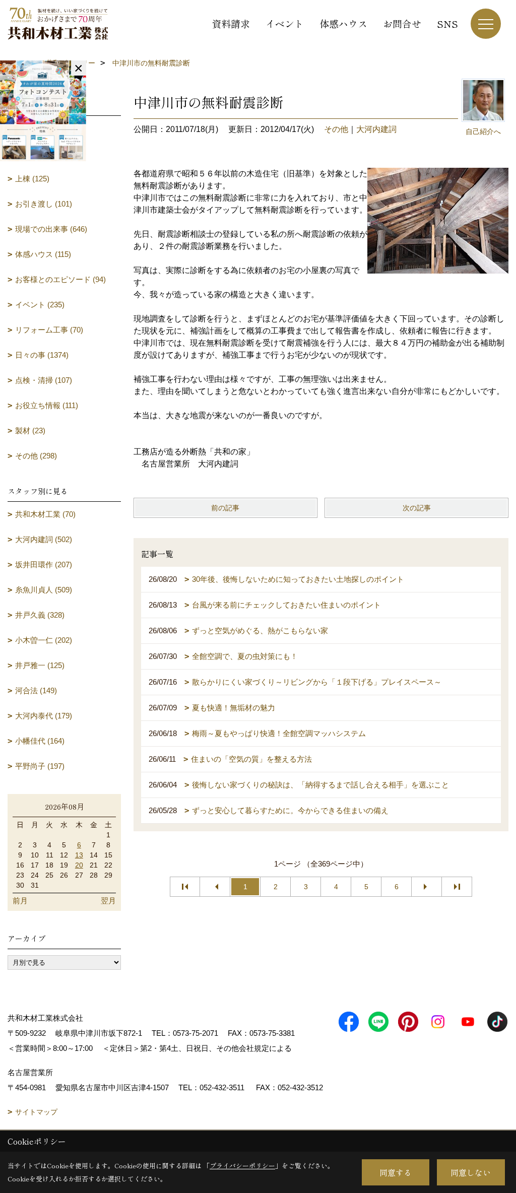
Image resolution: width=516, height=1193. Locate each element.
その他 (336, 129)
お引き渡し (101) (43, 204)
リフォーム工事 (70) (49, 329)
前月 (20, 900)
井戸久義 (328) (39, 615)
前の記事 (225, 508)
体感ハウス (343, 23)
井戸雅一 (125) (39, 665)
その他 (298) (36, 455)
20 (79, 865)
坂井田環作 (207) (43, 564)
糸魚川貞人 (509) (43, 589)
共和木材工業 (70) (45, 514)
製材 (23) (30, 430)
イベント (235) (39, 304)
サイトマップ (36, 1112)
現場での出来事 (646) (51, 229)
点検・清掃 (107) (43, 380)
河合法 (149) (36, 690)
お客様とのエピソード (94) (60, 279)
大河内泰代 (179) (43, 715)
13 (79, 855)
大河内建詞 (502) (43, 539)
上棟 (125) (32, 178)
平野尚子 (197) (39, 766)
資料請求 (231, 23)
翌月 (108, 900)
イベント (285, 23)
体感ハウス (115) (43, 254)
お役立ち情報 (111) (46, 405)
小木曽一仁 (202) (43, 640)
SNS (447, 23)
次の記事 (417, 508)
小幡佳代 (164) (39, 741)
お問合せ (402, 23)
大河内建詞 (376, 129)
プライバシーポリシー (242, 1165)
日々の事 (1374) (42, 355)
